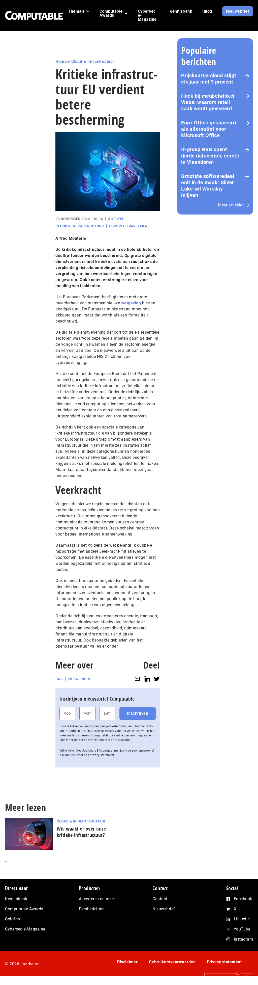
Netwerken (79, 679)
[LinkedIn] (147, 679)
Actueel (116, 219)
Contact (159, 898)
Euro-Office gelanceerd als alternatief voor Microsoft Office (208, 129)
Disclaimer (127, 962)
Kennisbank (16, 898)
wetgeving (131, 303)
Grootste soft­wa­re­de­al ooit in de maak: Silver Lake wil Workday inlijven (207, 185)
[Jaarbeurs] (226, 977)
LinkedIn (242, 919)
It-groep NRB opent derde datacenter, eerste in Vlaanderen (210, 155)
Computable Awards (24, 909)
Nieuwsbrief (163, 909)
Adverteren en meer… (98, 898)
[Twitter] (157, 679)
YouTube (242, 929)
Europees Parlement (129, 226)
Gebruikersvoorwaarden (172, 962)
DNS (59, 679)
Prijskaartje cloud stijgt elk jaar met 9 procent (208, 78)
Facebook (243, 898)
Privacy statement (224, 962)
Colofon (12, 919)
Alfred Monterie (70, 238)
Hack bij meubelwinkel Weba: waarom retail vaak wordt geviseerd (208, 102)
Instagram (243, 939)
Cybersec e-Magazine (25, 929)
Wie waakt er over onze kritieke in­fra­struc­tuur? (81, 831)
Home (61, 61)
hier (73, 755)
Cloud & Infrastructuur (92, 61)
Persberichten (92, 909)
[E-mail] (137, 679)
